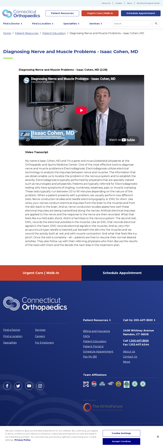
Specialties (10, 342)
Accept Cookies (121, 441)
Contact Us (130, 356)
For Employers (44, 342)
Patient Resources (26, 33)
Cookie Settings (121, 433)
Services (40, 329)
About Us (106, 3)
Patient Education (54, 33)
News (129, 3)
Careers (118, 3)
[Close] (157, 436)
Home (7, 33)
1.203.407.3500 (139, 340)
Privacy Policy (22, 440)
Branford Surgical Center (148, 3)
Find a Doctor (11, 329)
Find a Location (12, 336)
